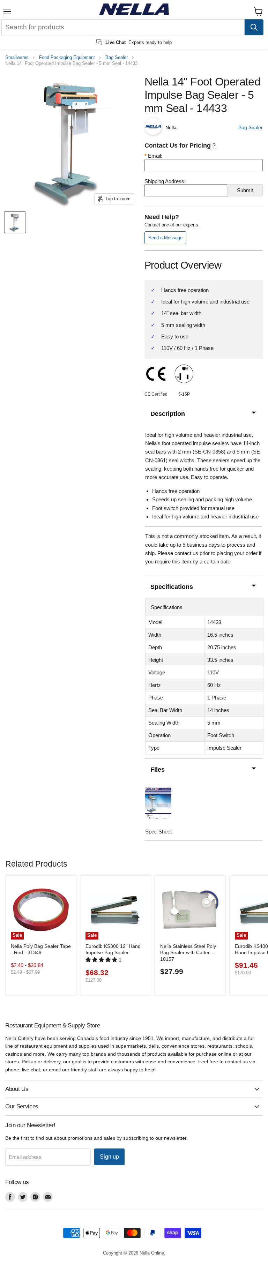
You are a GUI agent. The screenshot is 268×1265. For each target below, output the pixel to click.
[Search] (254, 27)
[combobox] (123, 27)
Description (167, 413)
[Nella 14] (15, 222)
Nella (171, 127)
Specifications (171, 586)
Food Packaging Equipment (67, 57)
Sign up (109, 1157)
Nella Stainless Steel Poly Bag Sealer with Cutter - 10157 (188, 952)
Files (157, 769)
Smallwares (17, 57)
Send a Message (165, 237)
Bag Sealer (116, 57)
